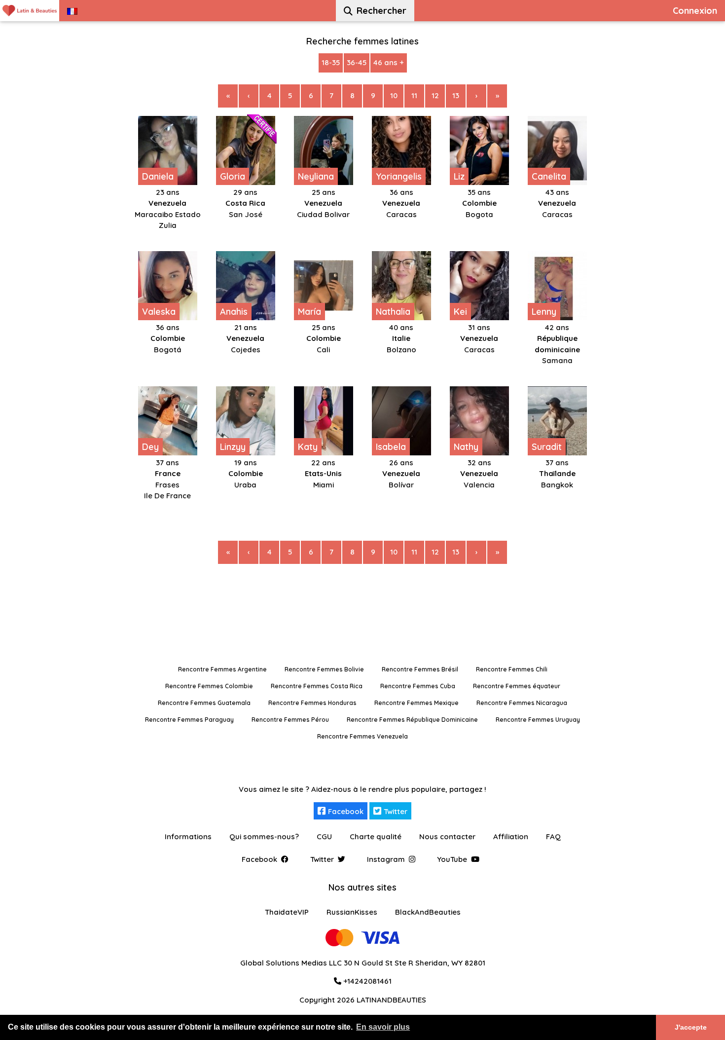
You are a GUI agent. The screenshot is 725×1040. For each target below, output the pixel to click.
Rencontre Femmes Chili (511, 669)
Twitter (395, 811)
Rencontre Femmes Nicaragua (521, 702)
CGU (324, 836)
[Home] (29, 10)
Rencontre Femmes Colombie (209, 686)
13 (455, 95)
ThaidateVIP (287, 912)
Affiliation (510, 836)
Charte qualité (375, 836)
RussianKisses (351, 912)
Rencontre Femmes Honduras (312, 702)
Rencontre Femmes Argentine (222, 669)
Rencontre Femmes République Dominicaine (412, 719)
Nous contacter (447, 836)
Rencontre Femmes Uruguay (538, 719)
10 (394, 95)
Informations (188, 836)
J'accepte (691, 1027)
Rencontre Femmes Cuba (417, 686)
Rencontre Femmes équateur (516, 686)
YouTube (452, 859)
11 (414, 95)
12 (435, 95)
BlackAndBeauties (428, 912)
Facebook (345, 811)
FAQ (553, 836)
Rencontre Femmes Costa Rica (316, 686)
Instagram (386, 859)
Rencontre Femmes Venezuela (362, 736)
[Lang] (72, 10)
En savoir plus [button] (383, 1027)
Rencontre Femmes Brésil (420, 669)
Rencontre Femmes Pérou (290, 719)
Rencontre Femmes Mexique (416, 702)
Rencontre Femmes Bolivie (324, 669)
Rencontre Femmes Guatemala (204, 702)
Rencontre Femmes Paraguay (189, 719)
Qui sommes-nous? (264, 836)
